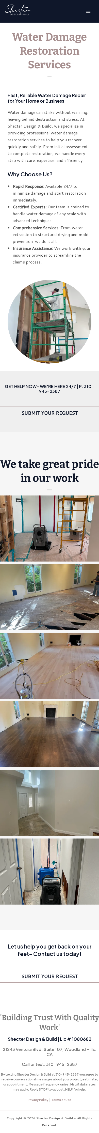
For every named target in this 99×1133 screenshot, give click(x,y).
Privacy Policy (38, 1100)
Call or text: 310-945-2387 (49, 1064)
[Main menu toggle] (88, 11)
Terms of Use (61, 1100)
